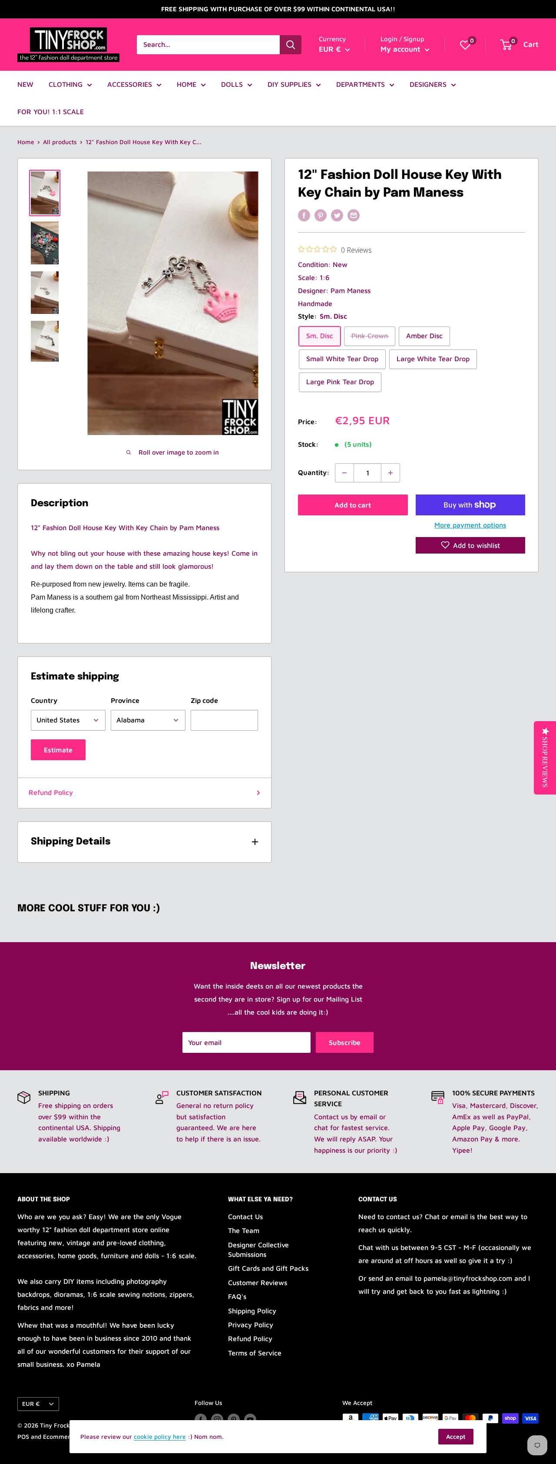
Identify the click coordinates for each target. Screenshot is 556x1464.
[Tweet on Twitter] (337, 214)
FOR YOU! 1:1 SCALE (50, 111)
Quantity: (314, 472)
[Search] (290, 44)
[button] (471, 545)
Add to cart (352, 505)
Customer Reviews (257, 1282)
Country (44, 700)
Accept (456, 1436)
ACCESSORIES (129, 84)
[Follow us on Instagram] (217, 1419)
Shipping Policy (252, 1311)
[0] (465, 45)
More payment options (470, 525)
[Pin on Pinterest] (320, 214)
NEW (25, 84)
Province (125, 700)
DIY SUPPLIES (289, 84)
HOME (186, 84)
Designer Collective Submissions (258, 1249)
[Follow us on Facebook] (201, 1419)
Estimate (58, 750)
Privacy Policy (250, 1325)
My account (402, 49)
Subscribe (345, 1042)
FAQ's (237, 1296)
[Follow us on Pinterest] (234, 1419)
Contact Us (245, 1216)
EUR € (31, 1403)
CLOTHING (66, 84)
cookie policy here (160, 1436)
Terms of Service (254, 1353)
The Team (243, 1230)
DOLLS (232, 84)
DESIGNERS (428, 84)
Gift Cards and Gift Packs (268, 1268)
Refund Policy (51, 792)
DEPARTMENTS (360, 84)
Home (25, 141)
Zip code (204, 700)
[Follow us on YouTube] (250, 1419)
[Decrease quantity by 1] (344, 473)
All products (60, 141)
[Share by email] (354, 214)
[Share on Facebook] (304, 214)
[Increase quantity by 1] (390, 473)
